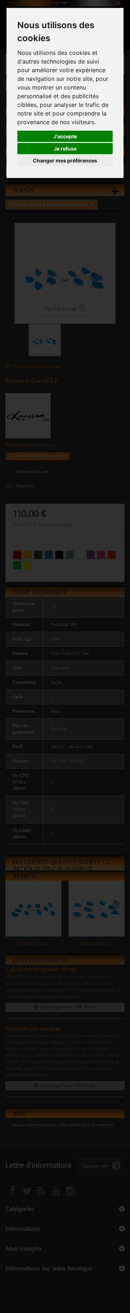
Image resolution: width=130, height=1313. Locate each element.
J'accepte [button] (65, 136)
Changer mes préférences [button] (65, 160)
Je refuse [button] (65, 148)
